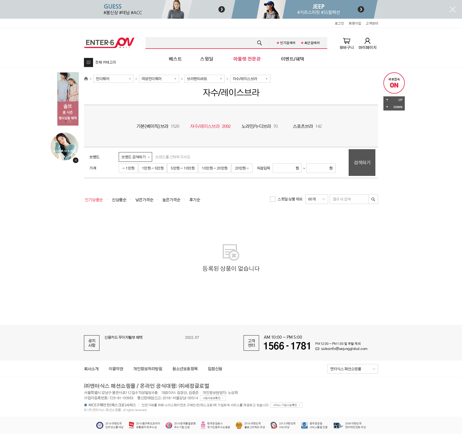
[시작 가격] (285, 168)
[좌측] (157, 9)
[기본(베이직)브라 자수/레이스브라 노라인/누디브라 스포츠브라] (250, 79)
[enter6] (109, 42)
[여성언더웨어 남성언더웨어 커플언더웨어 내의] (159, 79)
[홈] (86, 79)
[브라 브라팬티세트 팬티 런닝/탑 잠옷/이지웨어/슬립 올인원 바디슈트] (204, 79)
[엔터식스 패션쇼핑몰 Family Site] (352, 369)
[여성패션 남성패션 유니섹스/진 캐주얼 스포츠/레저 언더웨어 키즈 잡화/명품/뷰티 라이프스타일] (113, 79)
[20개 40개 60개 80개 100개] (316, 199)
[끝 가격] (318, 168)
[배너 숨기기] (453, 9)
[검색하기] (373, 199)
